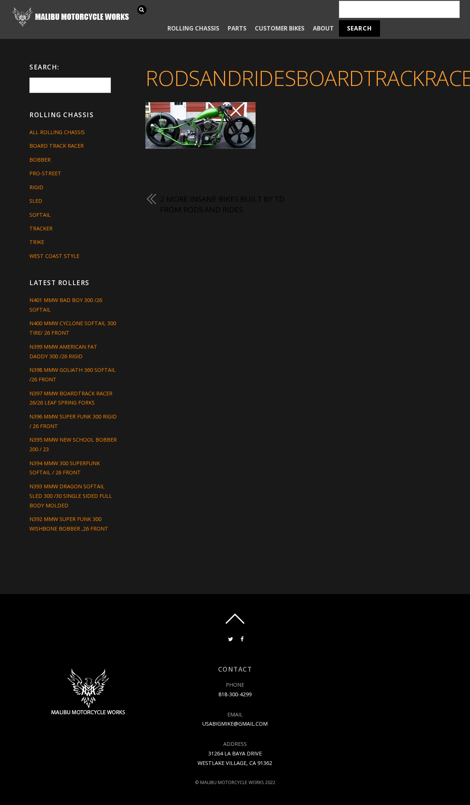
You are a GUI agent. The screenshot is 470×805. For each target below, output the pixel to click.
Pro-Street (45, 173)
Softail (40, 214)
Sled (35, 200)
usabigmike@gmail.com (235, 723)
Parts (237, 28)
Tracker (41, 228)
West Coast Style (54, 255)
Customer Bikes (279, 28)
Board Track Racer (56, 145)
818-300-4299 (235, 694)
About (323, 28)
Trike (36, 241)
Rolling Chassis (193, 28)
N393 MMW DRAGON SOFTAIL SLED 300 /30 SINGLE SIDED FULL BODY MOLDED (70, 496)
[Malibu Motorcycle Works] (71, 26)
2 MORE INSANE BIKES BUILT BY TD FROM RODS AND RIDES (222, 204)
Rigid (36, 187)
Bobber (40, 159)
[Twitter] (230, 638)
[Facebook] (242, 638)
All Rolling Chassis (57, 132)
